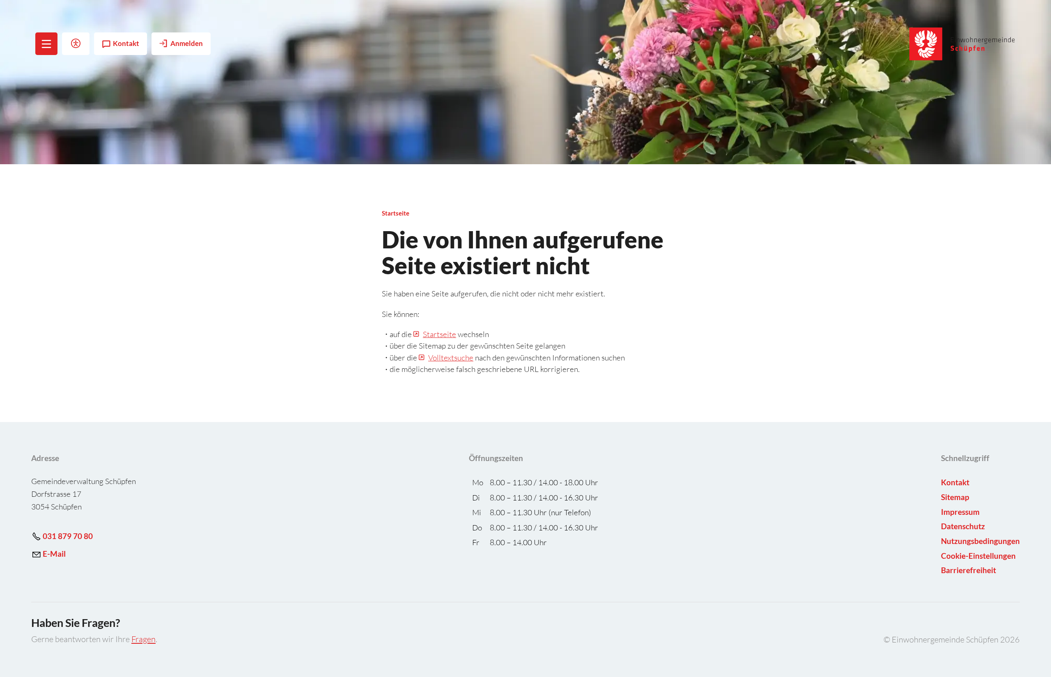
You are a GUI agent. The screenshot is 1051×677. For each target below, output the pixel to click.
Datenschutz (963, 526)
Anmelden (186, 43)
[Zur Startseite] (962, 44)
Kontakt (126, 43)
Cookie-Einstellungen (978, 555)
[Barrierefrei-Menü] (75, 43)
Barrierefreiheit (968, 570)
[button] (46, 43)
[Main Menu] (46, 44)
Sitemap (955, 497)
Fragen (143, 639)
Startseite (439, 334)
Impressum (960, 511)
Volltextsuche (450, 358)
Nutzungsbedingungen (980, 541)
